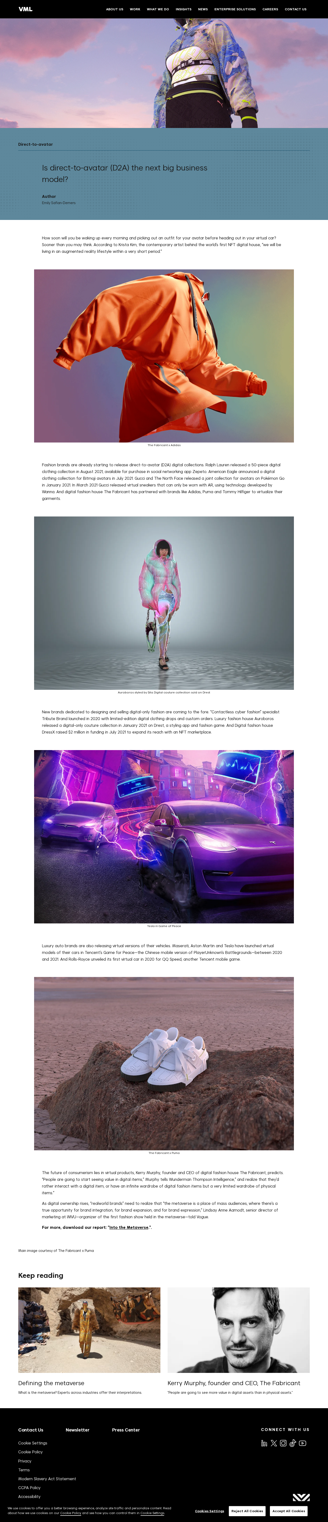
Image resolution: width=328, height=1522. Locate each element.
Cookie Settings (32, 1443)
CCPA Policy (29, 1488)
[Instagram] (282, 1442)
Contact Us (30, 1429)
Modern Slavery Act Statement (47, 1479)
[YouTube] (302, 1442)
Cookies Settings (209, 1511)
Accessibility (29, 1496)
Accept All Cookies (289, 1511)
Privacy (24, 1461)
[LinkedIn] (263, 1442)
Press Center (126, 1429)
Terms (24, 1470)
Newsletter (78, 1429)
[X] (273, 1442)
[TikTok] (292, 1443)
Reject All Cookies (247, 1511)
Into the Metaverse (128, 1227)
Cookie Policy (30, 1452)
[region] (164, 1511)
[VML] (25, 9)
